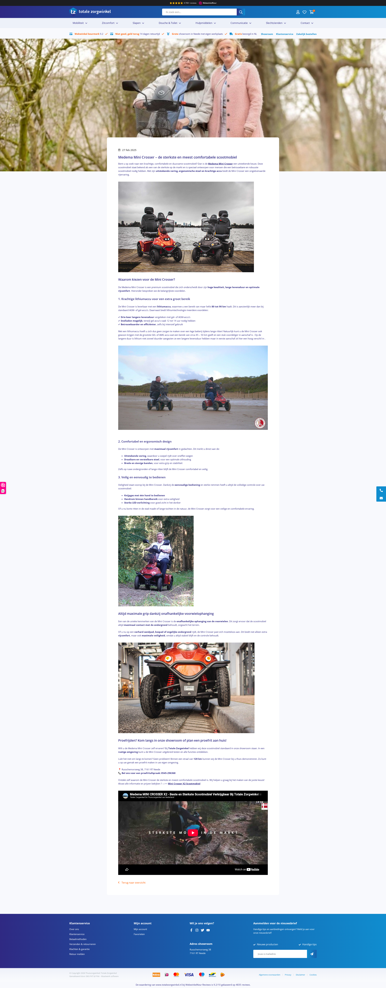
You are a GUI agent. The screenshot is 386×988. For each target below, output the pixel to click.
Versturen (312, 954)
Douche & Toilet (168, 23)
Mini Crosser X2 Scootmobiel (184, 783)
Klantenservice (284, 33)
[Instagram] (197, 929)
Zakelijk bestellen (306, 33)
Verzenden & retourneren (82, 944)
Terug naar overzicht (134, 882)
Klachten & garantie (79, 949)
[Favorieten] (304, 11)
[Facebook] (191, 929)
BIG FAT (89, 976)
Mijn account (140, 929)
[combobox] (199, 12)
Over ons (74, 929)
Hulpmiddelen (204, 23)
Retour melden (77, 954)
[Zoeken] (241, 12)
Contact (305, 23)
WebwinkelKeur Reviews (198, 984)
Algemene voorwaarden (269, 974)
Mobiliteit (78, 23)
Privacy (288, 974)
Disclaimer (300, 974)
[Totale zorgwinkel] (90, 12)
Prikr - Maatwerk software (107, 976)
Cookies (313, 974)
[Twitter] (202, 929)
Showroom (267, 33)
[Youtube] (208, 929)
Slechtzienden (274, 23)
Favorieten (139, 934)
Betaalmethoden (78, 939)
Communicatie (239, 23)
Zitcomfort (108, 23)
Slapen (137, 23)
